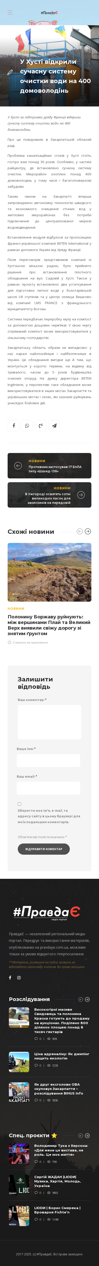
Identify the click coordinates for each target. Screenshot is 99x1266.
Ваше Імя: (26, 749)
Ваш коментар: (32, 700)
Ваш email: (27, 776)
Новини (28, 52)
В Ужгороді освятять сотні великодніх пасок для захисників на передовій (48, 498)
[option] (49, 593)
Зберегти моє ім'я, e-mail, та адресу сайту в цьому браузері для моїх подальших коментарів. (49, 816)
